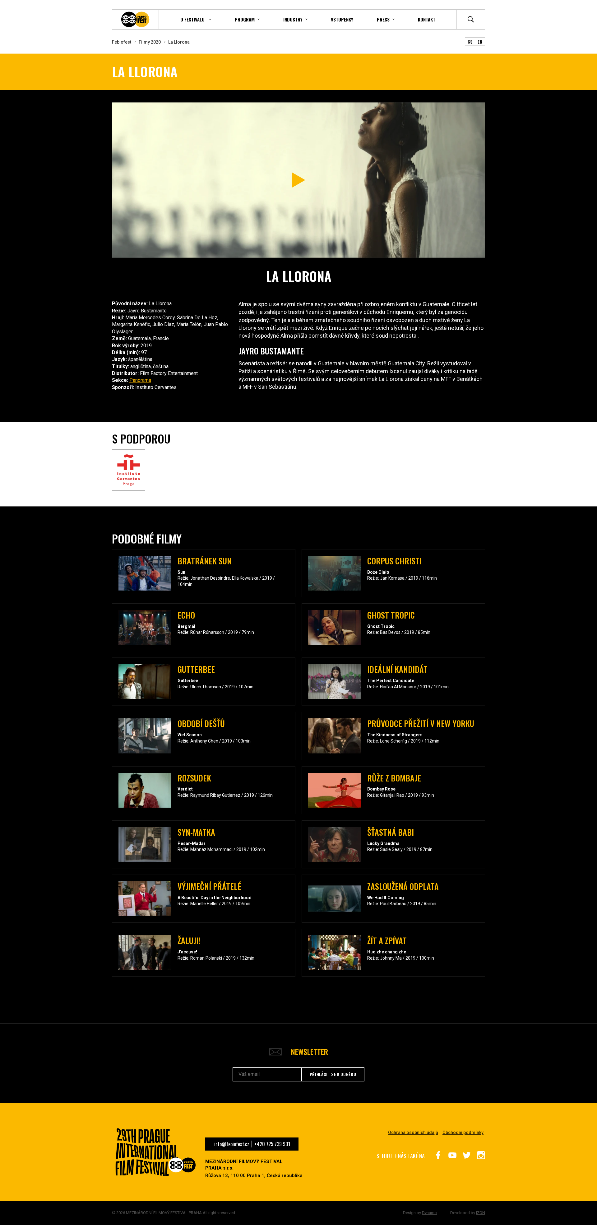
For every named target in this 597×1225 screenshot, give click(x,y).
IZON (480, 1212)
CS (470, 41)
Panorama (140, 380)
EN (480, 41)
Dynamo (429, 1212)
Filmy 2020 (150, 42)
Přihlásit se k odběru (333, 1074)
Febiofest (121, 42)
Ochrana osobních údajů (413, 1132)
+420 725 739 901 (272, 1144)
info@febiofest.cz (231, 1144)
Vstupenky (342, 19)
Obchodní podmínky (463, 1132)
